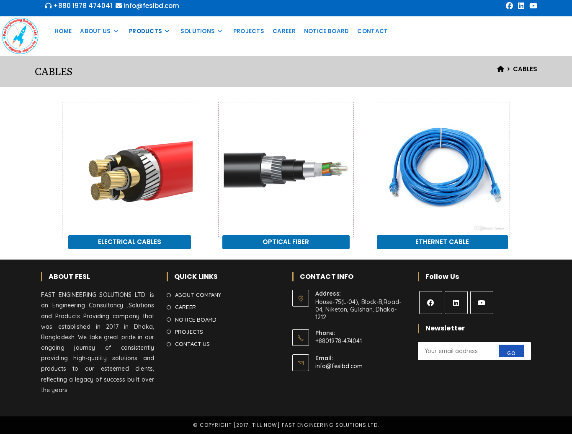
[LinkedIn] (456, 302)
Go (511, 353)
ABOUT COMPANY (198, 294)
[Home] (500, 69)
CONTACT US (192, 343)
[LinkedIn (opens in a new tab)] (521, 6)
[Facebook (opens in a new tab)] (509, 6)
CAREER (185, 307)
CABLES (525, 69)
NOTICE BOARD (195, 319)
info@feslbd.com (339, 366)
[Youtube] (481, 302)
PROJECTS (189, 331)
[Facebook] (430, 302)
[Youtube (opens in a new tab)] (532, 6)
